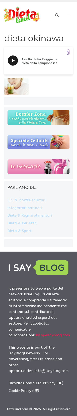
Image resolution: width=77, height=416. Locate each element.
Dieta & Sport (19, 231)
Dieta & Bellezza (22, 223)
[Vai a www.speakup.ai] (68, 52)
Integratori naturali (24, 208)
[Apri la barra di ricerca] (57, 15)
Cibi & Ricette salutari (26, 200)
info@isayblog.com (53, 335)
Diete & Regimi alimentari (29, 215)
